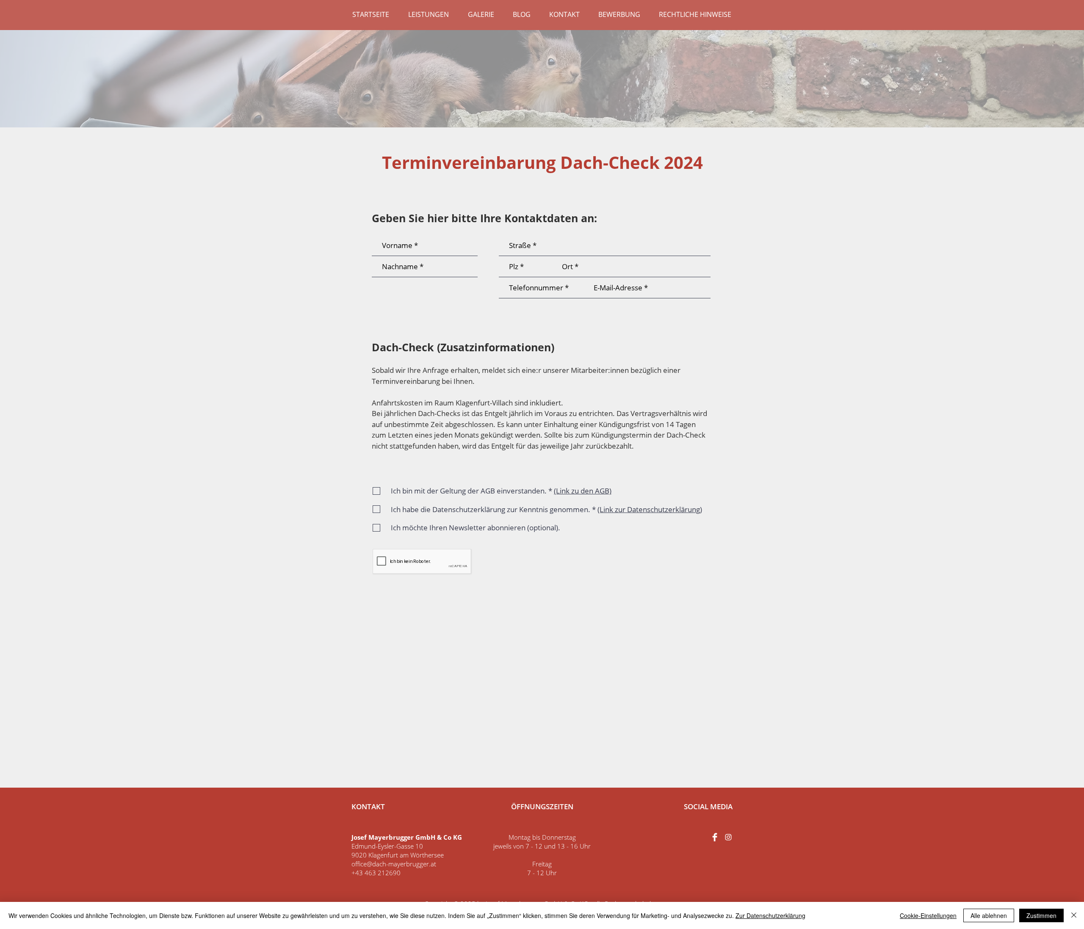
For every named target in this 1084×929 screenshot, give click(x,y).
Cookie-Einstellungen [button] (928, 915)
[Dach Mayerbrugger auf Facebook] (715, 837)
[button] (428, 14)
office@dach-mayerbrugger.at (393, 864)
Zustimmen (1041, 915)
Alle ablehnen (989, 915)
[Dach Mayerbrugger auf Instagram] (728, 837)
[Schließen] (1074, 915)
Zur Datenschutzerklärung (770, 915)
